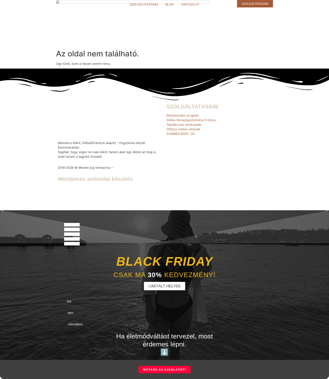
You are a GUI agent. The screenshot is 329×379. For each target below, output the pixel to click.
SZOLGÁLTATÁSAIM (144, 4)
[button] (164, 286)
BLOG (169, 4)
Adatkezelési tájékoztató (132, 168)
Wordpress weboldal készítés (95, 179)
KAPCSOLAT (190, 4)
